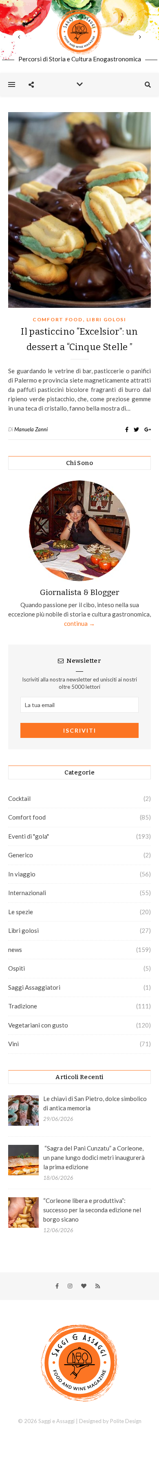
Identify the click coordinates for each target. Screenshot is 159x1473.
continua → (79, 623)
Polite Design (125, 1421)
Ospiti (16, 968)
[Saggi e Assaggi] (79, 31)
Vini (13, 1043)
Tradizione (22, 1006)
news (15, 949)
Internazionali (27, 892)
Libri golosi (106, 319)
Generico (20, 855)
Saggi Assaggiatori (34, 987)
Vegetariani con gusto (38, 1025)
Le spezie (20, 911)
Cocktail (19, 798)
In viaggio (21, 874)
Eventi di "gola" (28, 836)
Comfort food (57, 319)
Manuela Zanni (31, 429)
